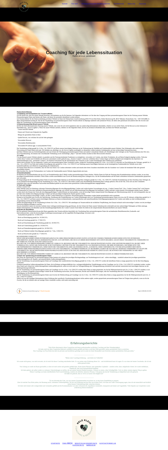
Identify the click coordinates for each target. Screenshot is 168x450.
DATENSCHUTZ (78, 445)
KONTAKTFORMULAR (107, 443)
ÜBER (67, 443)
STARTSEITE (55, 443)
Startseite (64, 4)
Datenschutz (131, 4)
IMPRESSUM (90, 445)
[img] (34, 7)
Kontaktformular (119, 4)
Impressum (142, 4)
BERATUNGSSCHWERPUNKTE (86, 443)
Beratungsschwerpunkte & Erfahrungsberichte (96, 4)
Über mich (74, 4)
